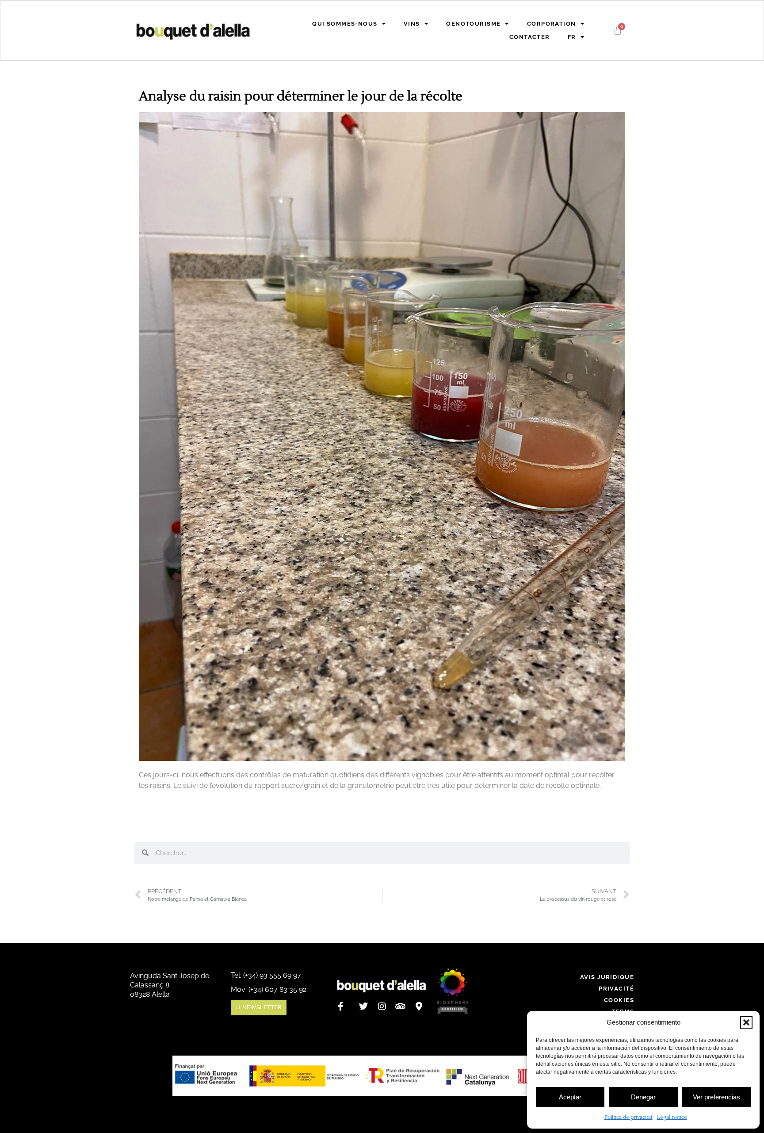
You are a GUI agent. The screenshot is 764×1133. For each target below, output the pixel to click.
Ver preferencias (716, 1097)
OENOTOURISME (473, 23)
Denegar (643, 1097)
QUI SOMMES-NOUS (344, 23)
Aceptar (570, 1097)
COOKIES (619, 1000)
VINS (412, 23)
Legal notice (672, 1117)
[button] (746, 1022)
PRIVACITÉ (616, 988)
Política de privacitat (628, 1117)
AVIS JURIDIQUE (607, 977)
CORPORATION (551, 23)
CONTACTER (529, 37)
